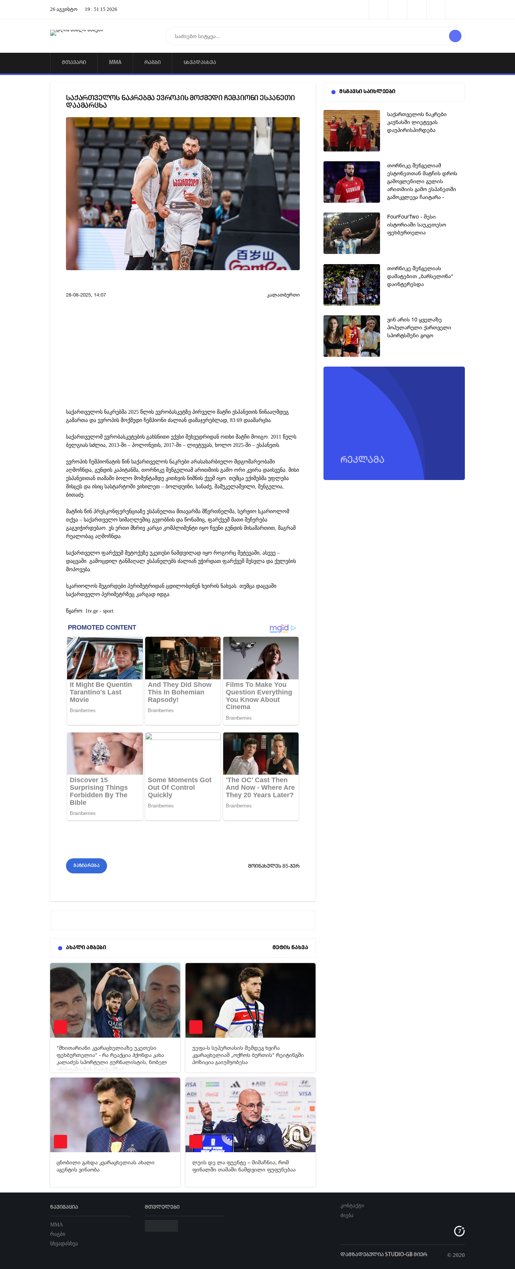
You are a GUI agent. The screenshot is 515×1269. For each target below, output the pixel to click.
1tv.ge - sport (99, 611)
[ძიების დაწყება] (455, 36)
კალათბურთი (283, 295)
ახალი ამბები (86, 948)
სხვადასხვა (200, 63)
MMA (115, 63)
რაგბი (152, 63)
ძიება (347, 1215)
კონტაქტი (352, 1205)
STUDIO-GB (398, 1255)
